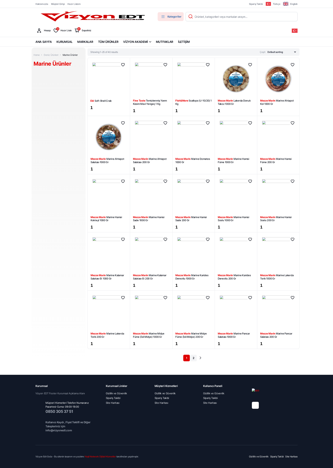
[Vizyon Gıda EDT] (93, 16)
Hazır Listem (74, 4)
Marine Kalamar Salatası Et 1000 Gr (107, 277)
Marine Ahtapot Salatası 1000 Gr (107, 160)
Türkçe (276, 4)
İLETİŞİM (184, 42)
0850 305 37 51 (59, 411)
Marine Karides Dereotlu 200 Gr (234, 277)
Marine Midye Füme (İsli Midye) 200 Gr (191, 335)
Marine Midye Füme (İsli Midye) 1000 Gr (148, 335)
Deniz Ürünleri (51, 54)
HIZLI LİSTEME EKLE (123, 65)
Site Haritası (112, 402)
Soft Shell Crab (101, 100)
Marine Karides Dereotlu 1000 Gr (191, 277)
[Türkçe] (295, 30)
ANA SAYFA (43, 42)
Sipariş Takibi (256, 4)
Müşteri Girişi (58, 4)
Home (37, 54)
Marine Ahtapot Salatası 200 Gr (149, 160)
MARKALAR (85, 42)
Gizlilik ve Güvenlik (116, 393)
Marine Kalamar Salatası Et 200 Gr (149, 277)
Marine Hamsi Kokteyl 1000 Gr (106, 219)
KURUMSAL (64, 42)
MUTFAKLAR (164, 42)
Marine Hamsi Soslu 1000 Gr (233, 219)
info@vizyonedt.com (58, 430)
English (294, 4)
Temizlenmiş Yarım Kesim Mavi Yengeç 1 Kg (150, 102)
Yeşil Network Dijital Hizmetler (100, 456)
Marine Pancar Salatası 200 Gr (276, 335)
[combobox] (295, 30)
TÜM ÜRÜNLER (108, 42)
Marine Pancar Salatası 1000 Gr (234, 335)
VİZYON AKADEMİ (135, 42)
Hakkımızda (41, 4)
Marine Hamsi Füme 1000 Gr (233, 160)
